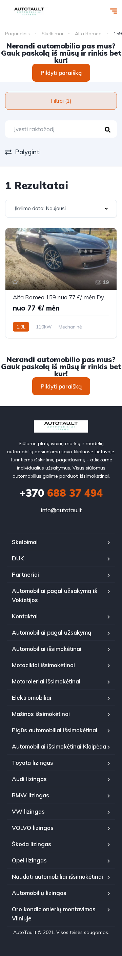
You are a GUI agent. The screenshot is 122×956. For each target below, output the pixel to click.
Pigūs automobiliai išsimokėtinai (54, 730)
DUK (18, 558)
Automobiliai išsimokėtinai (46, 648)
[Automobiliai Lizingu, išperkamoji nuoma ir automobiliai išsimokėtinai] (29, 11)
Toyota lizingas (32, 762)
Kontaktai (25, 616)
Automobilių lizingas (39, 892)
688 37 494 (61, 492)
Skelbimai (52, 34)
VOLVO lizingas (33, 827)
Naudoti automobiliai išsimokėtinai (57, 876)
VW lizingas (28, 811)
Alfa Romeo (88, 34)
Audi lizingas (29, 778)
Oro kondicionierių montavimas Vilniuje (54, 913)
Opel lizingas (29, 860)
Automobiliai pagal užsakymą (51, 632)
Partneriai (25, 574)
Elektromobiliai (31, 697)
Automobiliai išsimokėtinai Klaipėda (59, 746)
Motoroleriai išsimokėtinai (46, 681)
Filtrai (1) (61, 101)
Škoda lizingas (31, 844)
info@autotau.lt (61, 510)
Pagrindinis (17, 34)
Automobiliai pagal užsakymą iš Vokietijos (54, 595)
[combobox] (61, 209)
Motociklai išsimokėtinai (43, 665)
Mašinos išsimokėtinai (41, 713)
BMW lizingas (30, 795)
